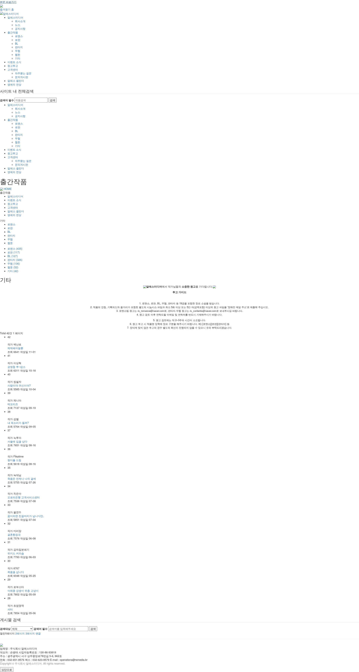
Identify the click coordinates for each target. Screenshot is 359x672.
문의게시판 (21, 77)
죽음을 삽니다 (15, 572)
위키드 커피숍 (15, 553)
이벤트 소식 (14, 62)
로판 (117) (13, 252)
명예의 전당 (14, 84)
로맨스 (19, 36)
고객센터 (12, 69)
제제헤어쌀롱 (15, 348)
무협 (17, 51)
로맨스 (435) (14, 248)
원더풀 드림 (14, 460)
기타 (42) (12, 271)
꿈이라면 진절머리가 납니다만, (25, 516)
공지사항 (20, 28)
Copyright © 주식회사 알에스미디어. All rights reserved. (32, 663)
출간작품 (12, 32)
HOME (7, 189)
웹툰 (17, 54)
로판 (17, 40)
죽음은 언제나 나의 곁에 (21, 478)
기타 (17, 58)
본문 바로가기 (8, 2)
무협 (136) (13, 263)
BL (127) (12, 256)
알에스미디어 (15, 17)
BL (16, 43)
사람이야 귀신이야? (19, 385)
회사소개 (20, 21)
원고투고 (12, 66)
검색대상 (5, 629)
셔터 (10, 609)
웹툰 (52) (12, 267)
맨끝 (38, 633)
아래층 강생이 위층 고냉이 (23, 590)
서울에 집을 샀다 (17, 441)
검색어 (40, 629)
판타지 (19, 47)
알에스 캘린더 (15, 81)
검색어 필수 (7, 100)
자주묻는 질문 (23, 73)
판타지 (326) (14, 260)
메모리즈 (12, 404)
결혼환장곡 (14, 534)
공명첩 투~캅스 (16, 367)
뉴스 (17, 25)
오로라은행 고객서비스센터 (23, 497)
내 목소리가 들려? (18, 423)
